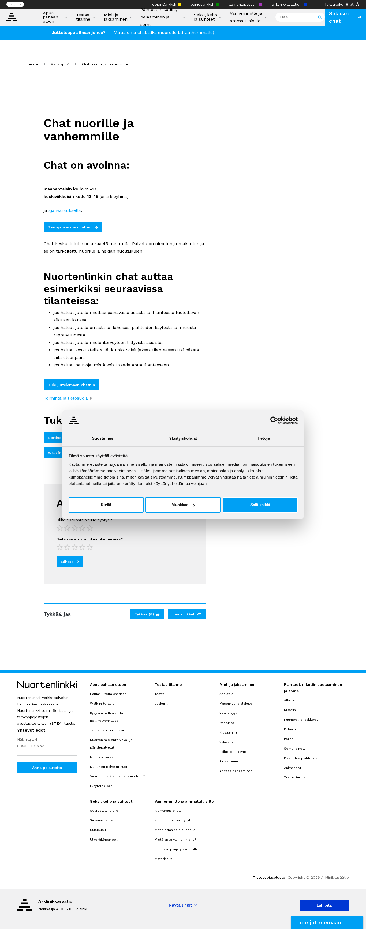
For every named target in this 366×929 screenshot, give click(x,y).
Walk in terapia (102, 703)
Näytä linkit (180, 905)
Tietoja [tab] (263, 438)
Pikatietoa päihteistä (300, 758)
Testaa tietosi (295, 777)
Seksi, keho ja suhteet (205, 17)
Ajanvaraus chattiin (169, 811)
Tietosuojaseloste (269, 877)
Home (33, 64)
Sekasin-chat (340, 17)
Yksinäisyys (228, 713)
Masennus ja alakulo (235, 703)
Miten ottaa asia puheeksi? (176, 830)
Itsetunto (226, 723)
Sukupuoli (98, 830)
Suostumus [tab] (103, 438)
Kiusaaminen (229, 732)
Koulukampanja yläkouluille (176, 849)
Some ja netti (294, 748)
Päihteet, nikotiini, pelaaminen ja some (158, 17)
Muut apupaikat (102, 757)
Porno (288, 739)
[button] (327, 922)
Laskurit (161, 703)
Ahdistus (226, 694)
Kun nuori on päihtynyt (172, 820)
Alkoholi (290, 700)
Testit (159, 694)
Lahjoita (15, 4)
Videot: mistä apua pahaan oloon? (117, 776)
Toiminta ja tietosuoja (66, 398)
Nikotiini (290, 710)
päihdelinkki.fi (203, 4)
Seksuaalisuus (101, 820)
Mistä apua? (60, 64)
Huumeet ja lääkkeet (301, 719)
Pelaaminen (228, 761)
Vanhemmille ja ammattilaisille (246, 17)
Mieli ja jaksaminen (116, 17)
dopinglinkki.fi (165, 4)
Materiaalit (163, 859)
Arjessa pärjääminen (235, 771)
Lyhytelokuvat (101, 786)
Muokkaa (179, 504)
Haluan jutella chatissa (108, 694)
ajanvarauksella (64, 210)
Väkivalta (226, 742)
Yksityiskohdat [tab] (183, 438)
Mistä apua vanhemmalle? (175, 839)
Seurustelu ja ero (104, 811)
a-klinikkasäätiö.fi (288, 4)
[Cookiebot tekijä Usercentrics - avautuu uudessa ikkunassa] (274, 420)
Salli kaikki (260, 504)
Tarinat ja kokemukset (108, 730)
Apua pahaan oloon (50, 17)
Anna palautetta (47, 767)
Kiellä (106, 504)
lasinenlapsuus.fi (244, 4)
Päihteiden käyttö (233, 752)
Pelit (158, 713)
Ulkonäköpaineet (103, 839)
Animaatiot (292, 768)
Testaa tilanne (83, 17)
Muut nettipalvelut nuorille (111, 767)
